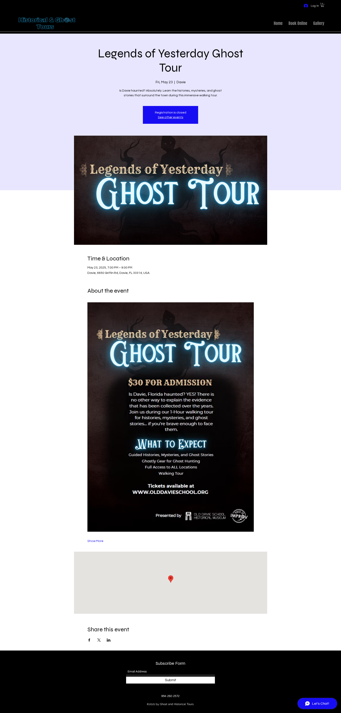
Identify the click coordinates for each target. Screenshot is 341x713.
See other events (170, 117)
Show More (95, 541)
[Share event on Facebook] (89, 640)
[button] (322, 5)
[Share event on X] (99, 640)
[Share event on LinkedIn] (109, 640)
